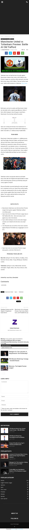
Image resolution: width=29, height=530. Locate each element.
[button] (27, 2)
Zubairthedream (5, 49)
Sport (2, 487)
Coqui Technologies (14, 524)
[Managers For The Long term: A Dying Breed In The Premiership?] (4, 353)
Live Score (13, 529)
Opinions (3, 485)
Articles (2, 480)
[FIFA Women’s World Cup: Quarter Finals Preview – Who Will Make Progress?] (4, 430)
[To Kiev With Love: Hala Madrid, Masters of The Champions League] (4, 471)
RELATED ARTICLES (6, 345)
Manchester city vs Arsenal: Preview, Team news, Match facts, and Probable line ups (21, 311)
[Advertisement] (14, 19)
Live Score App (20, 529)
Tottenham (21, 291)
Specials (3, 496)
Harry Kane (24, 83)
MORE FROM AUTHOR (7, 347)
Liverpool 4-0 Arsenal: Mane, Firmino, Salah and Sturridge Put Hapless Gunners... (18, 456)
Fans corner (3, 489)
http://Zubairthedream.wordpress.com (14, 330)
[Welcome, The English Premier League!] (4, 368)
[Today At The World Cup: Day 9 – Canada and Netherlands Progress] (4, 445)
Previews (12, 39)
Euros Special (4, 498)
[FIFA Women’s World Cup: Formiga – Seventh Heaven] (4, 360)
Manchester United (9, 291)
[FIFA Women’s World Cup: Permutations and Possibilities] (4, 437)
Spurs (16, 291)
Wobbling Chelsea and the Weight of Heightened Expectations (7, 311)
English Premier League (5, 39)
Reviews (3, 494)
